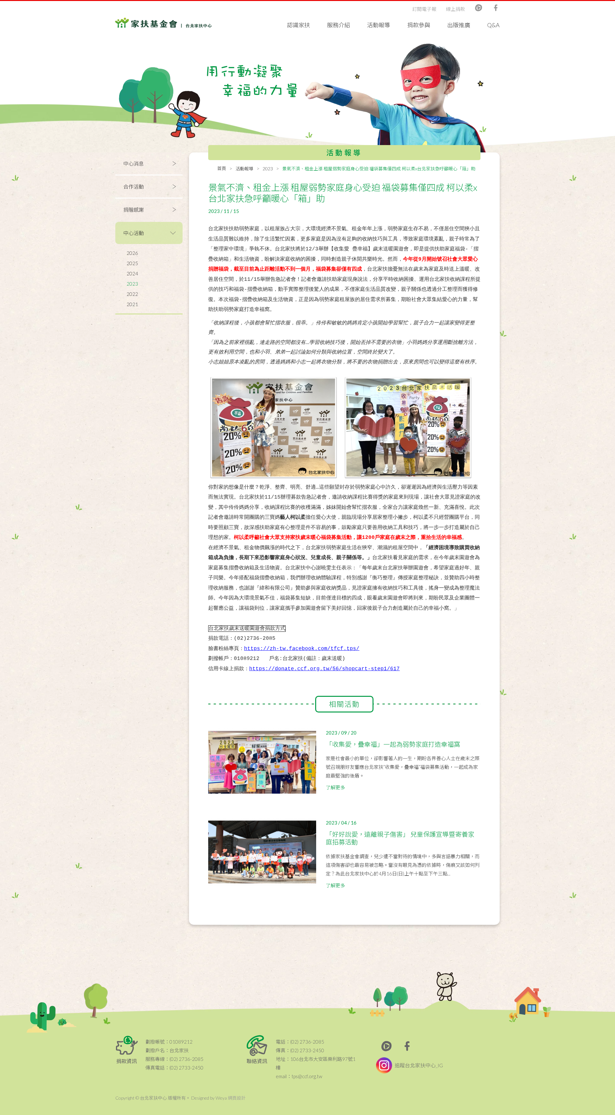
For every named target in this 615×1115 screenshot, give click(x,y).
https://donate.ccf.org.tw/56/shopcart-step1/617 (324, 669)
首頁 (221, 168)
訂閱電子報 (424, 9)
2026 (132, 253)
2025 (132, 263)
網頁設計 (237, 1098)
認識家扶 (298, 24)
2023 (132, 284)
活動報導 (378, 24)
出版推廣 (458, 24)
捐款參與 (418, 24)
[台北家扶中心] (163, 22)
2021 (132, 304)
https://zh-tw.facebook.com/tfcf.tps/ (301, 649)
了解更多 (335, 787)
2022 (132, 294)
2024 (132, 273)
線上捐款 (455, 9)
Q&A (493, 24)
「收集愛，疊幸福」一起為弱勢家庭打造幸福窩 (393, 744)
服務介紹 (338, 24)
